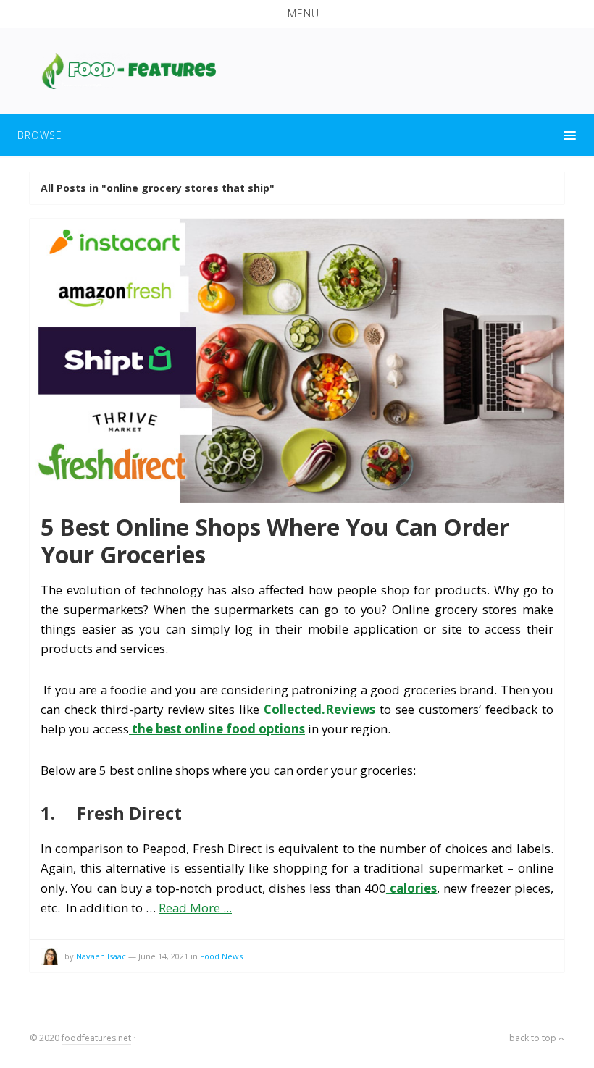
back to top (534, 1038)
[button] (297, 14)
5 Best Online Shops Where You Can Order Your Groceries (275, 540)
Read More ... (195, 907)
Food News (221, 956)
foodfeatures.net (96, 1038)
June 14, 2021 (163, 956)
